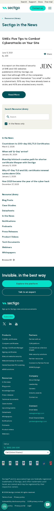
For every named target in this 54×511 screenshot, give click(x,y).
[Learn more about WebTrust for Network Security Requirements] (3, 463)
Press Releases (10, 231)
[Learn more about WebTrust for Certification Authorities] (10, 463)
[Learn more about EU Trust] (44, 463)
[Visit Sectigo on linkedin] (10, 324)
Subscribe (8, 316)
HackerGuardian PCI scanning (13, 365)
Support (32, 2)
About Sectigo (34, 380)
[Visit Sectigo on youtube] (16, 324)
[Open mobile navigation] (49, 8)
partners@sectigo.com (38, 421)
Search (24, 2)
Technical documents (10, 399)
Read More (14, 94)
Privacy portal (20, 506)
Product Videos (10, 236)
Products (6, 335)
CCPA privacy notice (35, 501)
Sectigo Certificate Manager (12, 348)
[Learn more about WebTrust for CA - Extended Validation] (17, 463)
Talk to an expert (27, 292)
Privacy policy (19, 497)
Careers (32, 389)
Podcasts (7, 226)
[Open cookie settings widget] (4, 506)
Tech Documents (11, 242)
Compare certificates (10, 343)
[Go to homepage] (11, 8)
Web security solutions (38, 354)
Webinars (7, 247)
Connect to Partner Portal (39, 363)
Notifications (9, 221)
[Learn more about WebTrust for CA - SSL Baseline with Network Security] (30, 463)
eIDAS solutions (8, 369)
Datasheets (8, 210)
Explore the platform (27, 283)
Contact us (33, 397)
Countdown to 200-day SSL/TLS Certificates (26, 143)
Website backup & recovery (12, 361)
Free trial (48, 2)
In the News (8, 215)
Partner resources (36, 359)
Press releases (7, 395)
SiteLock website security (12, 356)
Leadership (33, 384)
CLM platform (34, 343)
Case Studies (9, 205)
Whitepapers (9, 252)
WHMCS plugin (34, 367)
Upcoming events (8, 408)
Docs (40, 2)
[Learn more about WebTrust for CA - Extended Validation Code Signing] (23, 463)
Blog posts (6, 386)
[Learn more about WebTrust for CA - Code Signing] (37, 463)
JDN (6, 56)
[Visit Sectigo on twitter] (4, 324)
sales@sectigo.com (36, 413)
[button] (47, 504)
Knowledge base (8, 391)
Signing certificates (9, 352)
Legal (29, 506)
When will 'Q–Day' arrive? (15, 151)
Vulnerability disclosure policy (13, 501)
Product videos (8, 429)
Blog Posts (7, 200)
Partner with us (34, 339)
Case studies (7, 404)
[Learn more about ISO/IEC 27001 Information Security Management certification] (51, 463)
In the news (6, 382)
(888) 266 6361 (13, 447)
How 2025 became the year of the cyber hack (25, 181)
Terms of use (7, 497)
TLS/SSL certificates (9, 339)
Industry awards (35, 393)
